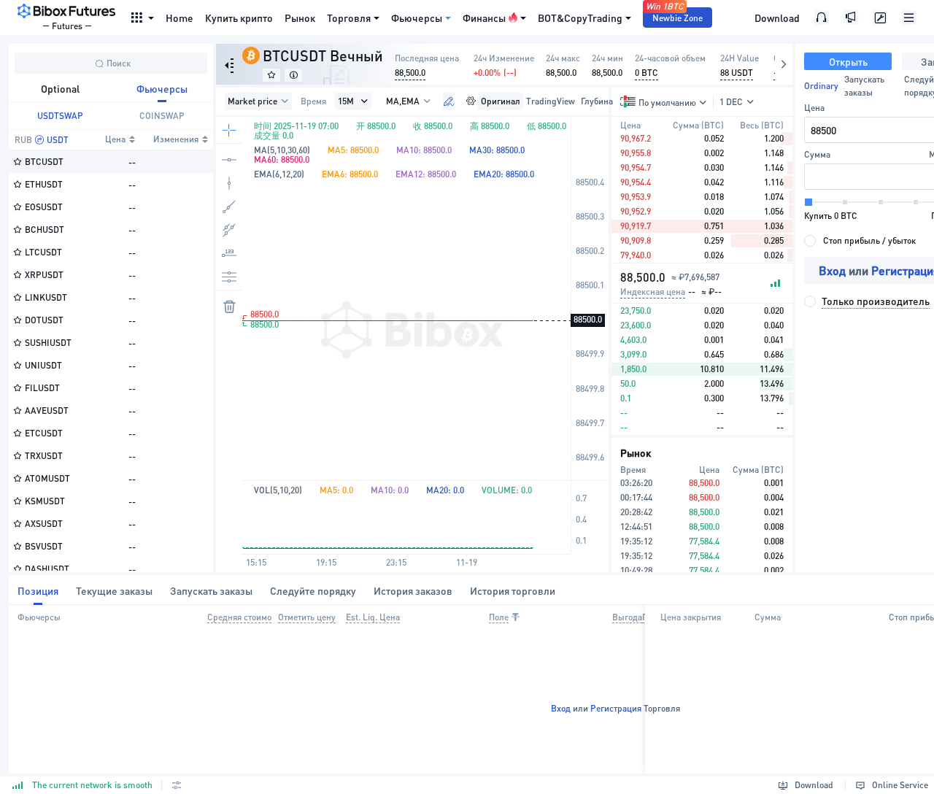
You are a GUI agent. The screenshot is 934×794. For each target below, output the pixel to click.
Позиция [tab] (38, 590)
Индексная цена (652, 291)
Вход (832, 270)
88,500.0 (410, 72)
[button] (364, 101)
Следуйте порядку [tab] (313, 590)
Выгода (627, 617)
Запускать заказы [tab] (211, 590)
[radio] (860, 240)
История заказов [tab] (413, 590)
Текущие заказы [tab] (114, 590)
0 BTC (646, 72)
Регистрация (615, 708)
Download (777, 17)
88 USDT (736, 72)
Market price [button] (252, 101)
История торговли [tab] (512, 590)
